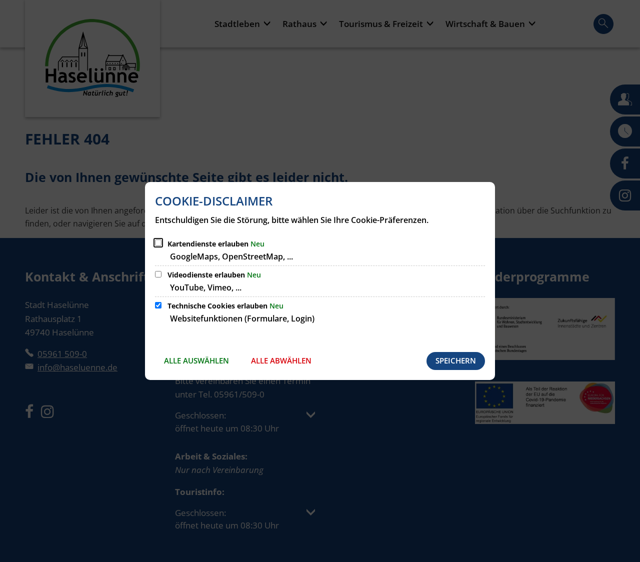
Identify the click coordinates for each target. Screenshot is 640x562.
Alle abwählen (281, 361)
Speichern (456, 361)
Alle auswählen (196, 361)
